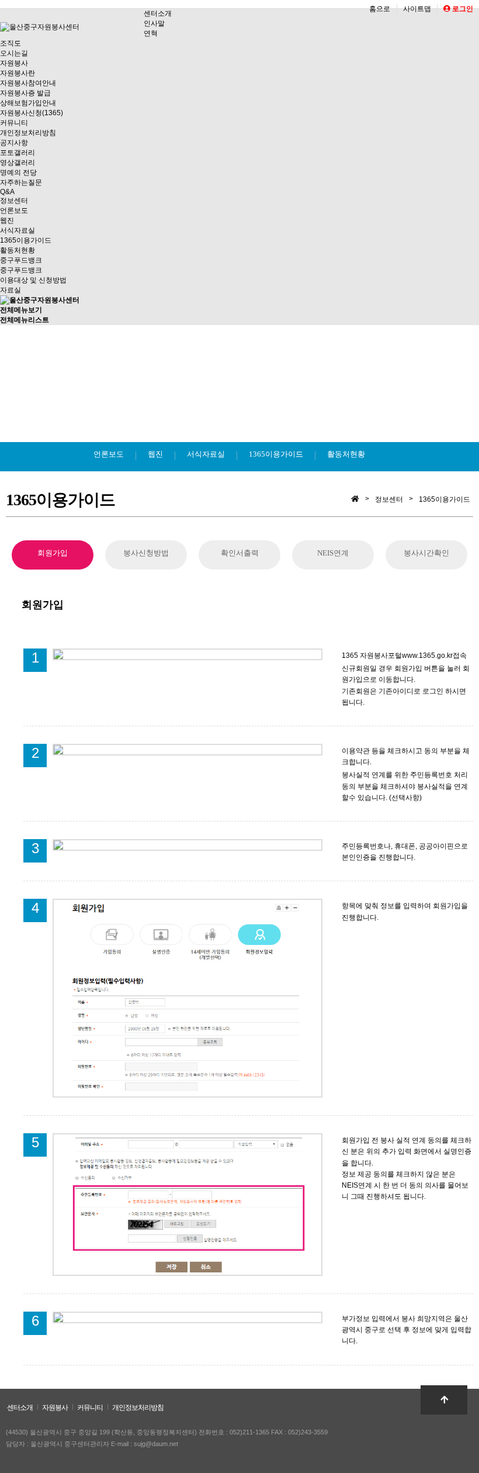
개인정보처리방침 (28, 133)
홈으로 (379, 9)
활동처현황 (17, 250)
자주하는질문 (21, 182)
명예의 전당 (18, 172)
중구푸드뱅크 (21, 260)
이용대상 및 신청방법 (33, 280)
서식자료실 (17, 230)
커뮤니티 (14, 123)
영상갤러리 (17, 162)
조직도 (10, 43)
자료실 (10, 290)
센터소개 (158, 13)
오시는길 (14, 53)
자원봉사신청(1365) (31, 113)
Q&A (7, 192)
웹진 (7, 220)
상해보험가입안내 (28, 103)
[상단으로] (444, 1400)
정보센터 (14, 200)
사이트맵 (417, 9)
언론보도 (14, 210)
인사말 (154, 23)
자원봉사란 (17, 73)
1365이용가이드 (25, 240)
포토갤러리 (17, 153)
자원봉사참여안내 (28, 83)
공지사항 (14, 143)
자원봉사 (14, 63)
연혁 (151, 33)
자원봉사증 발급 (25, 93)
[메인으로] (39, 300)
